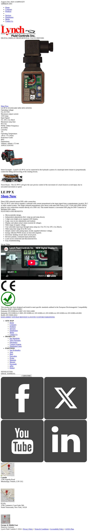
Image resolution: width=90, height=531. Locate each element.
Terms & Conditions (42, 529)
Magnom (13, 360)
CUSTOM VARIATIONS (45, 317)
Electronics (13, 342)
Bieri (11, 354)
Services (8, 15)
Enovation (13, 356)
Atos (11, 352)
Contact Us (9, 21)
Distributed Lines (16, 346)
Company (8, 9)
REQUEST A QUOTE (28, 317)
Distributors (9, 17)
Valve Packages (15, 340)
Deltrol (12, 368)
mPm (11, 366)
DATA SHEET (6, 317)
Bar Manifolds (15, 338)
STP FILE (15, 317)
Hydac (12, 358)
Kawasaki (13, 364)
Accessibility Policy (57, 529)
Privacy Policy (28, 529)
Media (7, 19)
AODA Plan (69, 529)
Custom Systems (15, 344)
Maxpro (12, 362)
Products (8, 11)
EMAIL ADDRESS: (8, 374)
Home (7, 7)
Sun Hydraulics (15, 350)
